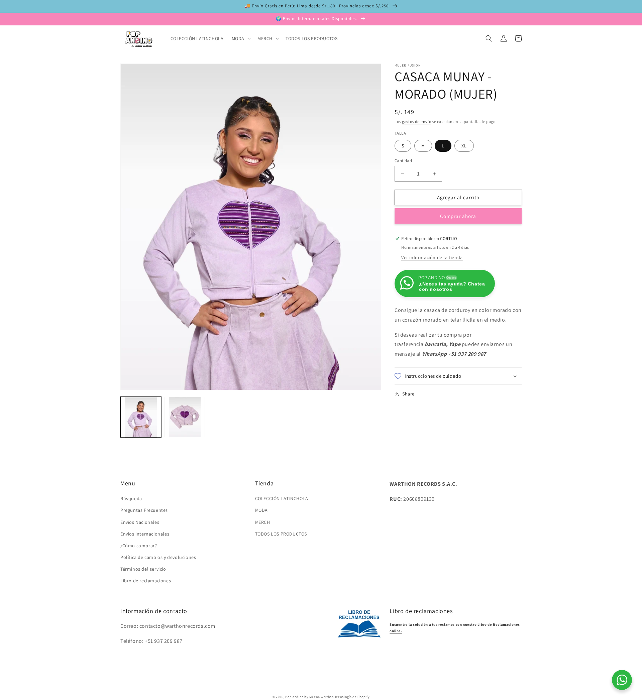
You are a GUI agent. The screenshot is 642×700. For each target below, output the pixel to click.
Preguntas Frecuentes (144, 510)
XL (464, 146)
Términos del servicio (143, 569)
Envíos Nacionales (139, 522)
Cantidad (403, 160)
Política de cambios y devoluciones (158, 557)
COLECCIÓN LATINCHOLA (281, 498)
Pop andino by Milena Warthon (309, 697)
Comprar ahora (458, 216)
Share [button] (408, 394)
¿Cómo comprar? (138, 546)
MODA (261, 510)
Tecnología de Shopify (352, 697)
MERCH (262, 522)
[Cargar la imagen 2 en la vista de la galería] (185, 417)
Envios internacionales (144, 534)
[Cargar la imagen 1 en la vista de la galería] (140, 417)
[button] (240, 38)
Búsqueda (131, 498)
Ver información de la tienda (432, 257)
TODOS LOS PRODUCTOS (281, 534)
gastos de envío (416, 121)
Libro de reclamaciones (145, 581)
